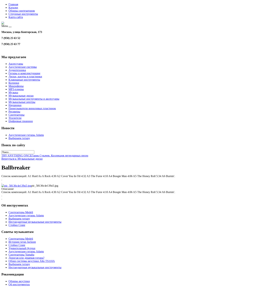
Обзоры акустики (19, 281)
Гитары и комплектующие (24, 73)
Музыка (13, 92)
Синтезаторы (17, 114)
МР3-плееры (16, 89)
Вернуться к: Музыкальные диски (22, 158)
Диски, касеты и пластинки (25, 76)
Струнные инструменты (23, 13)
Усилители (15, 117)
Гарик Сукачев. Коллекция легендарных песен (60, 155)
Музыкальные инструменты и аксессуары (34, 98)
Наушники (15, 105)
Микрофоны (16, 86)
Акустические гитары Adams (26, 134)
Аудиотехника (17, 70)
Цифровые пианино (21, 121)
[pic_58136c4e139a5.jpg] (16, 185)
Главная (13, 4)
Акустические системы (23, 66)
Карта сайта (16, 17)
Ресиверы (14, 111)
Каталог (13, 7)
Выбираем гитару (19, 138)
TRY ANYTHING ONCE (16, 155)
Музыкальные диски (21, 95)
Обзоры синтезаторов (22, 10)
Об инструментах (19, 284)
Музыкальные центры (22, 102)
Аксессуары (16, 63)
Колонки (14, 82)
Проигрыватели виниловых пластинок (32, 108)
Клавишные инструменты (24, 79)
